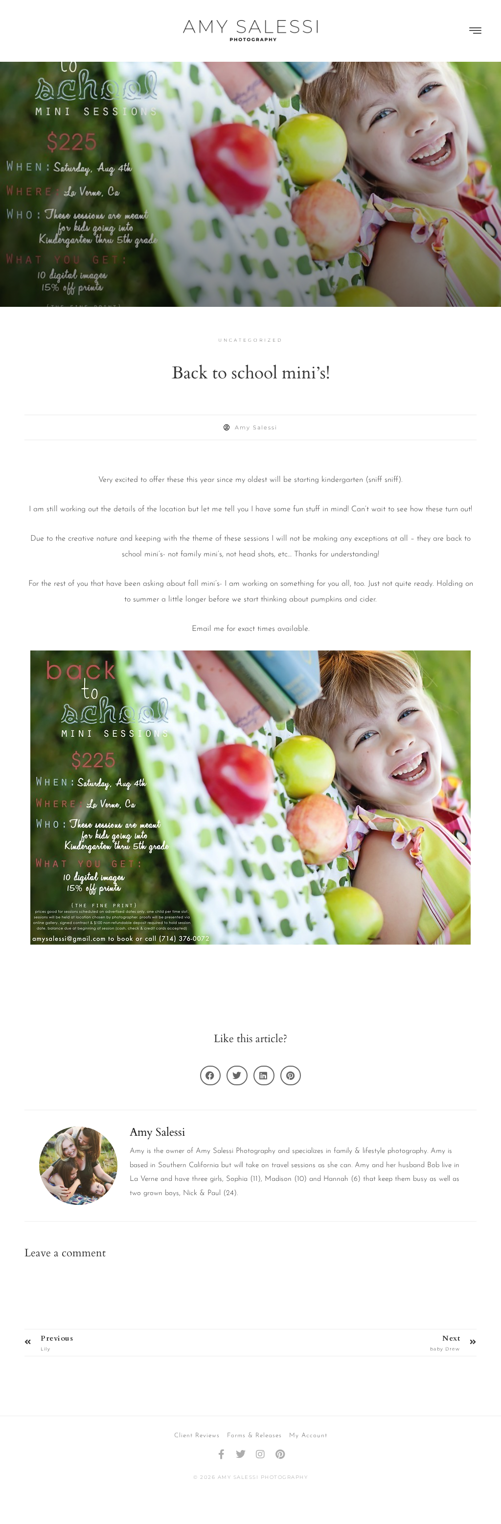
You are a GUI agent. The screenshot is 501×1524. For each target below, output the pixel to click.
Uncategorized (250, 340)
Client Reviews (197, 1435)
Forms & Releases (254, 1435)
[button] (475, 31)
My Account (308, 1435)
